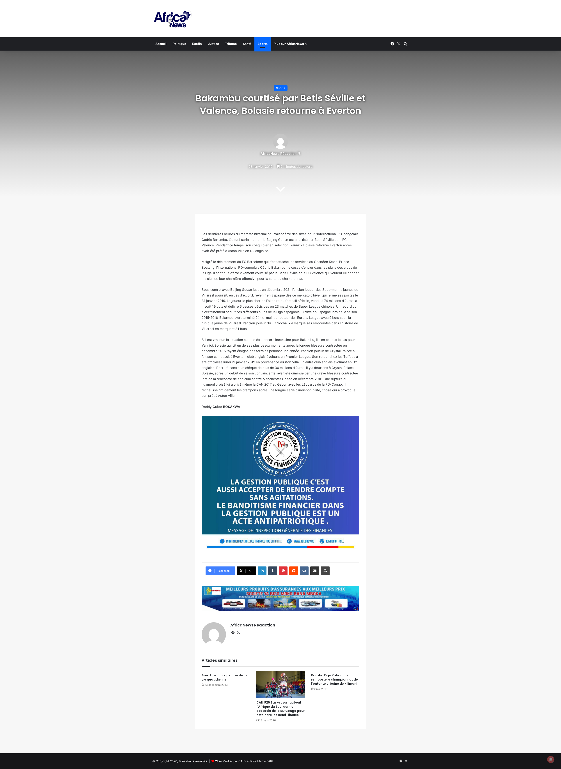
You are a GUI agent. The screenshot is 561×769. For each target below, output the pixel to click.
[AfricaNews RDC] (172, 18)
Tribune (231, 44)
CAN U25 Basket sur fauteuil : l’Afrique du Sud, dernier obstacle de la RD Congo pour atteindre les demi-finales (280, 708)
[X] (238, 632)
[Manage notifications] (550, 759)
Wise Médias (224, 761)
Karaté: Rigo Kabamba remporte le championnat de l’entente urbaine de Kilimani (334, 679)
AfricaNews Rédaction (278, 154)
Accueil (161, 44)
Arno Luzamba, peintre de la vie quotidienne (224, 677)
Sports (262, 44)
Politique (179, 44)
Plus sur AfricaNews (289, 44)
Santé (247, 44)
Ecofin (197, 44)
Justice (213, 44)
